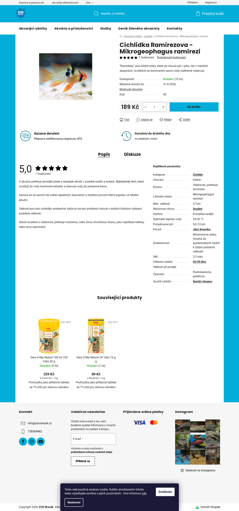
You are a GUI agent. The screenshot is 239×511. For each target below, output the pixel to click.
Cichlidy (198, 174)
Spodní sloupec (202, 281)
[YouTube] (41, 442)
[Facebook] (23, 442)
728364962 (35, 431)
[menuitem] (33, 28)
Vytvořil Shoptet (210, 507)
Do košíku (194, 107)
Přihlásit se (83, 461)
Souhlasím (165, 491)
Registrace (211, 2)
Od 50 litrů (199, 261)
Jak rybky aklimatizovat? (65, 2)
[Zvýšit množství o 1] (163, 107)
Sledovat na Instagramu (200, 470)
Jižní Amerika (202, 229)
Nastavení (74, 502)
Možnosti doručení (131, 89)
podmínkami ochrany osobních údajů (91, 452)
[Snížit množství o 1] (145, 107)
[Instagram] (32, 442)
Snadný (197, 209)
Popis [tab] (104, 154)
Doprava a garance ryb (31, 2)
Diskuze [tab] (132, 154)
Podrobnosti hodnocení (171, 57)
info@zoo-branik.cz (40, 423)
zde (144, 493)
